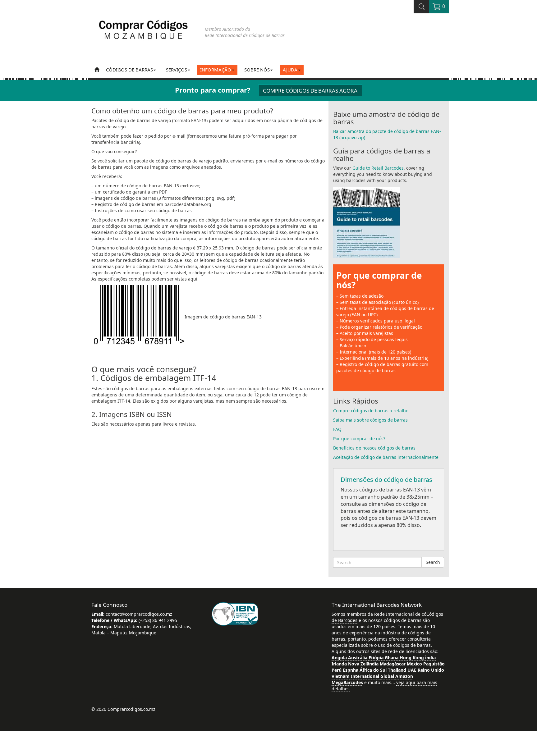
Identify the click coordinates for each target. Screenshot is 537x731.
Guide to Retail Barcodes (378, 168)
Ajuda (290, 69)
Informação (215, 69)
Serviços (176, 69)
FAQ (337, 429)
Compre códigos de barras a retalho (370, 410)
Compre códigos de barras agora (310, 90)
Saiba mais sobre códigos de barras (370, 420)
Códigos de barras (129, 69)
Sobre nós (257, 69)
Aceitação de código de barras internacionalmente (385, 457)
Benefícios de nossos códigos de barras (374, 448)
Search (433, 562)
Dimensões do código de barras (386, 479)
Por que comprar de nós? (379, 280)
